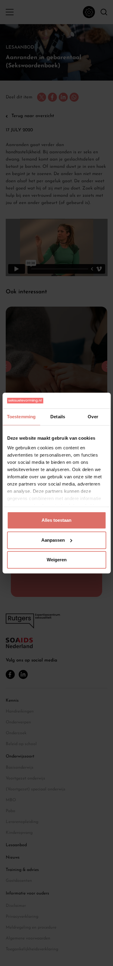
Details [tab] (57, 416)
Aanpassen (53, 540)
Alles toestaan (56, 520)
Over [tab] (93, 416)
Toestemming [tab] (21, 416)
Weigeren (57, 559)
